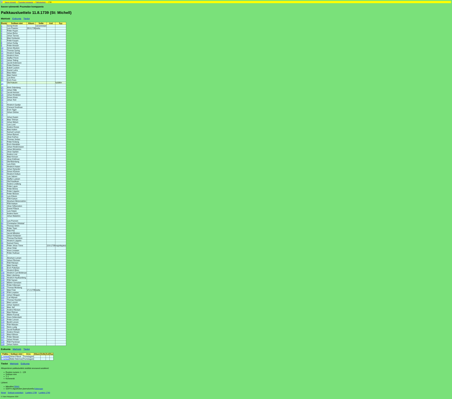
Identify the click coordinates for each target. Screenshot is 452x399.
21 (2, 75)
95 (2, 260)
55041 (16, 387)
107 (2, 290)
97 (2, 265)
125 (2, 334)
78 (2, 218)
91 (2, 251)
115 (2, 310)
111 (2, 300)
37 (2, 117)
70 (2, 199)
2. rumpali (5, 359)
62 (2, 179)
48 (2, 144)
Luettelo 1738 (31, 393)
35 (2, 112)
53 (2, 157)
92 (2, 253)
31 (2, 102)
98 (2, 268)
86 (2, 238)
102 (2, 278)
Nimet (3, 393)
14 (2, 58)
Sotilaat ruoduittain (15, 393)
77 (2, 216)
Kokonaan (38, 389)
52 (2, 154)
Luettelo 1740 (44, 393)
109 (2, 295)
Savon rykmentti (10, 2)
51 (2, 152)
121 (2, 325)
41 (2, 127)
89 (2, 246)
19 (2, 70)
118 (2, 317)
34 (2, 110)
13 (2, 55)
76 (2, 213)
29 (2, 97)
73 (2, 206)
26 (2, 90)
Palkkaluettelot (41, 2)
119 (2, 320)
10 (2, 48)
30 (2, 100)
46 (2, 139)
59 (2, 172)
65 (2, 186)
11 (2, 51)
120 (2, 322)
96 (2, 263)
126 (2, 337)
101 (2, 275)
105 (2, 285)
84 (2, 233)
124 (2, 332)
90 (2, 248)
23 (2, 80)
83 (2, 231)
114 (2, 307)
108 (2, 293)
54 (2, 159)
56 (2, 164)
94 (2, 258)
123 (2, 330)
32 (2, 105)
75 (2, 211)
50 (2, 149)
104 (2, 283)
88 (2, 243)
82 (2, 228)
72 (2, 204)
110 (2, 297)
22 (2, 78)
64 (2, 184)
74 (2, 209)
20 (2, 73)
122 (2, 327)
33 (2, 107)
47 (2, 142)
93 (2, 255)
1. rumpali (5, 356)
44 (2, 134)
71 (2, 201)
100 (2, 273)
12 (2, 53)
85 (2, 236)
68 (2, 194)
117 (2, 315)
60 (2, 174)
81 (2, 226)
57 (2, 167)
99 (2, 270)
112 (2, 302)
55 (2, 162)
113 (2, 305)
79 (2, 221)
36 (2, 115)
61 (2, 176)
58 (2, 169)
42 (2, 130)
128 (2, 342)
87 (2, 241)
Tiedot (26, 18)
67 (2, 191)
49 (2, 147)
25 (2, 88)
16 (2, 63)
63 (2, 181)
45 (2, 137)
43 (2, 132)
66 (2, 189)
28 (2, 95)
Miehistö (17, 349)
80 (2, 223)
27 (2, 92)
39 (2, 122)
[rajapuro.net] (2, 2)
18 (2, 68)
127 (2, 339)
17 (2, 65)
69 (2, 196)
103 (2, 280)
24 (2, 84)
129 (2, 344)
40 (2, 125)
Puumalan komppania (25, 2)
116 (2, 312)
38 (2, 120)
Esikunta (16, 18)
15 (2, 60)
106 (2, 288)
